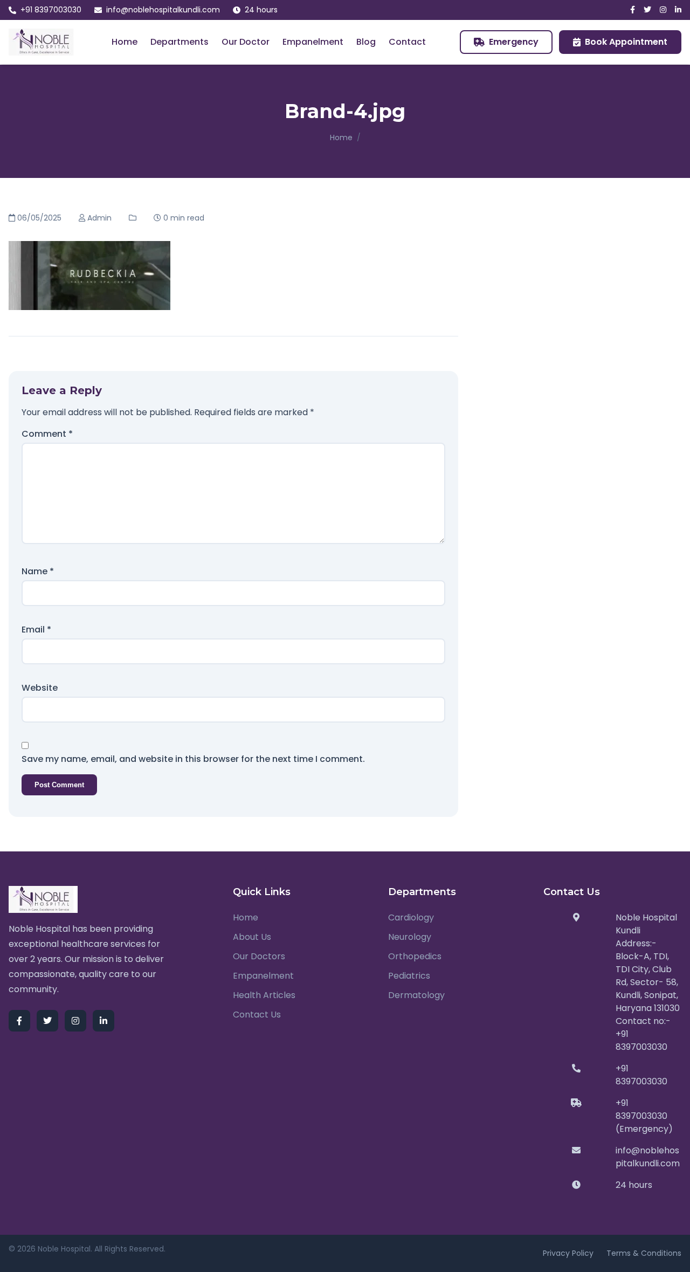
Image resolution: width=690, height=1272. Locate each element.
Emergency (514, 42)
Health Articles (264, 995)
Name (38, 571)
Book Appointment (626, 42)
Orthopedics (414, 956)
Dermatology (416, 995)
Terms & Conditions (643, 1253)
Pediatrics (409, 976)
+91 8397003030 (50, 9)
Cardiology (411, 917)
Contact (407, 42)
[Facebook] (632, 10)
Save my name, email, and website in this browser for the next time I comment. (193, 759)
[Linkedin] (678, 10)
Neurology (409, 937)
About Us (252, 937)
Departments (179, 42)
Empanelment (312, 42)
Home (124, 42)
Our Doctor (246, 42)
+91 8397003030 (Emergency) (644, 1116)
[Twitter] (647, 10)
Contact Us (257, 1014)
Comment (47, 434)
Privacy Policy (568, 1253)
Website (40, 688)
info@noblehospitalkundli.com (163, 9)
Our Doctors (259, 956)
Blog (366, 42)
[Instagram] (663, 10)
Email (36, 629)
